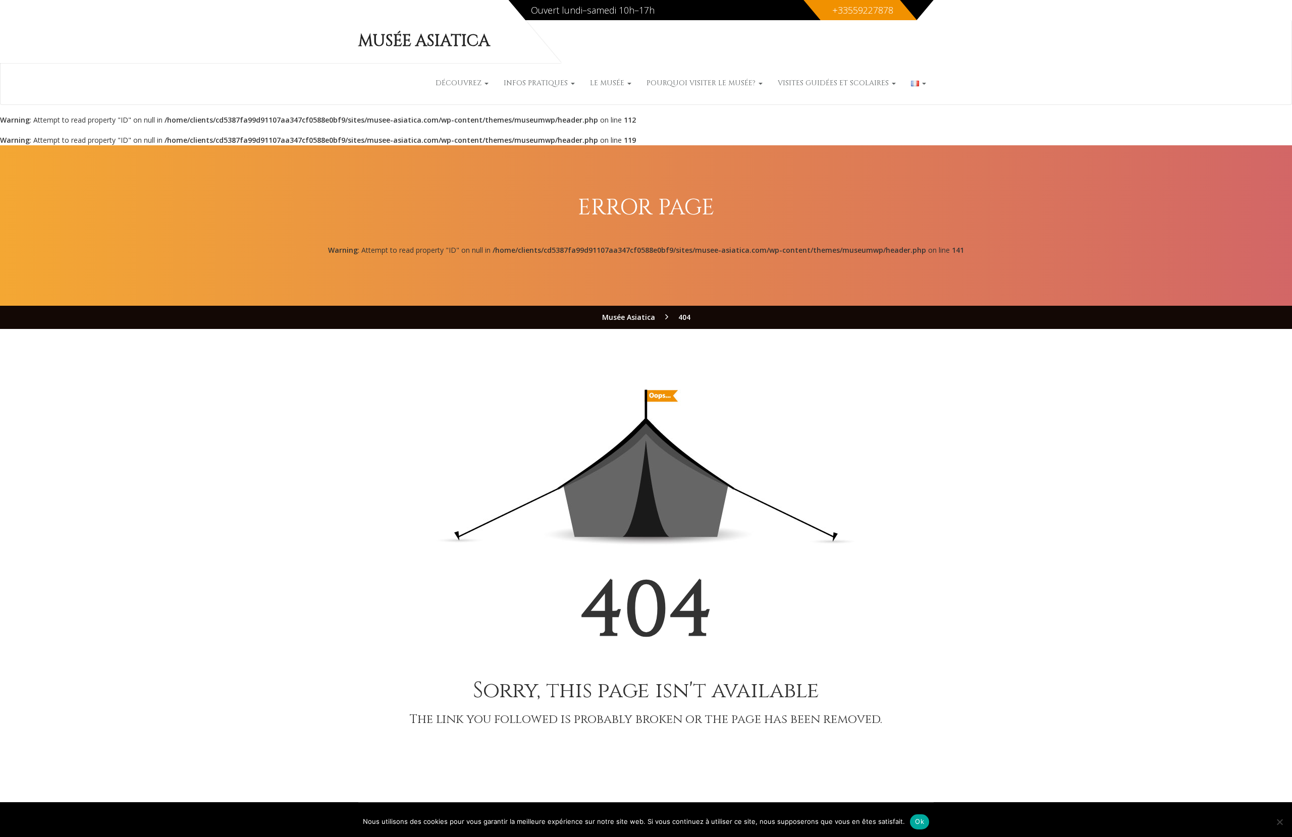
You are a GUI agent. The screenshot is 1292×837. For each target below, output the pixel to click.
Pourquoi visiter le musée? (702, 83)
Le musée (608, 83)
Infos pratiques (537, 83)
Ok (919, 821)
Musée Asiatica (424, 41)
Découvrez (459, 83)
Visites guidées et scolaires (834, 83)
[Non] (1279, 822)
